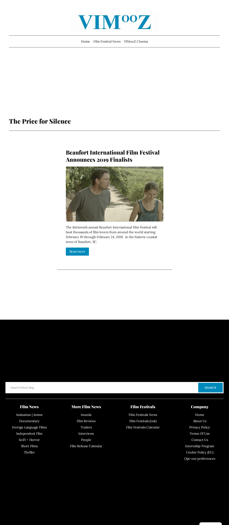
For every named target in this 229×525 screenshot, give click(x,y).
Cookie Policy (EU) (199, 452)
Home (85, 41)
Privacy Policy (199, 427)
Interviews (86, 433)
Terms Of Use (200, 433)
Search (210, 387)
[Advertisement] (114, 89)
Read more (77, 251)
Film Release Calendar (86, 446)
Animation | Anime (29, 415)
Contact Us (199, 440)
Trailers (86, 427)
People (86, 440)
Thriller (29, 452)
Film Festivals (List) (143, 421)
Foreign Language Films (29, 427)
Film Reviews (86, 421)
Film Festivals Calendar (143, 427)
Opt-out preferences (199, 458)
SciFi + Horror (29, 440)
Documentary (29, 421)
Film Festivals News (143, 415)
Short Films (29, 446)
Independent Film (29, 433)
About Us (199, 421)
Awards (86, 415)
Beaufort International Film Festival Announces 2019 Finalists (113, 156)
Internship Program (199, 446)
